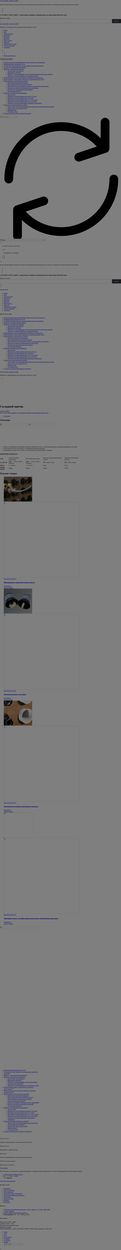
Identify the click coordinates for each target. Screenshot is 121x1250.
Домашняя (17, 389)
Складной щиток (25, 396)
